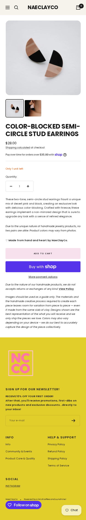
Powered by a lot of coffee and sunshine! (45, 499)
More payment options (43, 277)
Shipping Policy (57, 458)
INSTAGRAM (13, 486)
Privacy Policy (56, 444)
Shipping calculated (18, 147)
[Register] (73, 420)
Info (8, 444)
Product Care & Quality (20, 458)
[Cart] (78, 7)
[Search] (16, 7)
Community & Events (19, 451)
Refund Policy (56, 451)
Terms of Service (58, 465)
